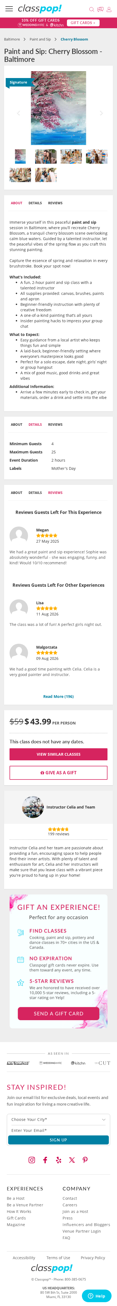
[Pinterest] (85, 1160)
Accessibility (24, 1258)
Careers (70, 1204)
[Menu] (9, 8)
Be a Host (16, 1198)
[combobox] (58, 1119)
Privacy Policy (93, 1258)
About (16, 203)
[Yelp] (58, 1160)
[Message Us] (101, 8)
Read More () (58, 696)
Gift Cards (16, 1218)
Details (35, 203)
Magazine (16, 1224)
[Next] (100, 108)
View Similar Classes (59, 754)
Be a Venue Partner (25, 1204)
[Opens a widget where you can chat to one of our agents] (97, 1296)
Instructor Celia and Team (71, 807)
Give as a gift (60, 773)
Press (68, 1218)
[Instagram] (32, 1160)
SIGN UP (58, 1140)
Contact (70, 1198)
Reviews (55, 203)
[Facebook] (45, 1160)
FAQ (66, 1237)
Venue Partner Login (82, 1231)
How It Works (19, 1211)
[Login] (109, 8)
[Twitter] (72, 1160)
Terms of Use (58, 1258)
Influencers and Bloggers (86, 1224)
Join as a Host (75, 1211)
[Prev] (17, 108)
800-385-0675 (75, 1279)
